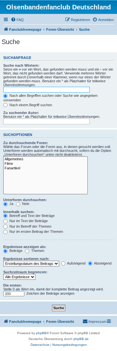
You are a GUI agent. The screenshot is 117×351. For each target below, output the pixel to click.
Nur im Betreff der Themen (29, 226)
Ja (10, 204)
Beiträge (15, 251)
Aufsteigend (75, 263)
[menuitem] (17, 20)
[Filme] (45, 164)
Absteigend (102, 263)
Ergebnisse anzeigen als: (24, 247)
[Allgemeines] (45, 159)
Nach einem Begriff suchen (30, 105)
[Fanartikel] (45, 168)
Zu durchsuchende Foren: (25, 143)
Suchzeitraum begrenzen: (25, 272)
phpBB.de (81, 339)
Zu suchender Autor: (21, 113)
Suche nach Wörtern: (21, 65)
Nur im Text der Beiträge (28, 221)
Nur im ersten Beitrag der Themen (35, 231)
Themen (37, 251)
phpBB (41, 333)
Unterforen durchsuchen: (25, 200)
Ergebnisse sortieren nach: (26, 259)
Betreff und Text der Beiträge (31, 216)
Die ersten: (12, 285)
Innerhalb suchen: (18, 212)
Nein (25, 204)
